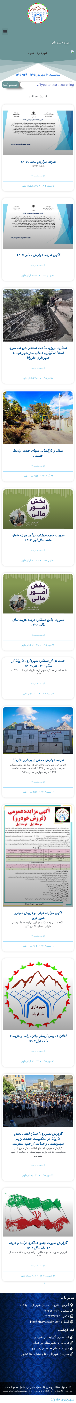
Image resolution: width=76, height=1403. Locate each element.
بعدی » (21, 1283)
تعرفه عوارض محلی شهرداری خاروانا (38, 760)
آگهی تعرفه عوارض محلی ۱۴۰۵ (38, 255)
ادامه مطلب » (38, 175)
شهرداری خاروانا (62, 1399)
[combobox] (47, 84)
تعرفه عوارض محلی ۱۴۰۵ (38, 162)
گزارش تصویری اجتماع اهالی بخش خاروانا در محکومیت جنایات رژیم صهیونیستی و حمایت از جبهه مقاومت (38, 1138)
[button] (5, 31)
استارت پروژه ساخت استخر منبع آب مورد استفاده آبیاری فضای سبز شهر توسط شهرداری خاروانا (38, 353)
